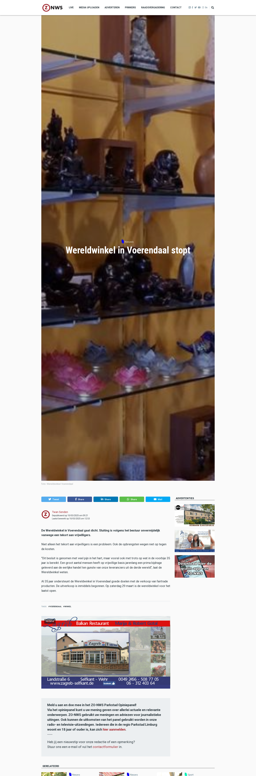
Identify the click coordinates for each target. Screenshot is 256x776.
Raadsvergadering (153, 7)
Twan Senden (60, 512)
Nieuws (129, 241)
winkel (67, 606)
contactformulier (105, 747)
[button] (53, 499)
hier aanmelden (114, 729)
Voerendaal (56, 606)
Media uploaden (89, 7)
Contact (176, 7)
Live (71, 7)
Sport (190, 775)
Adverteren (112, 7)
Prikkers (130, 7)
